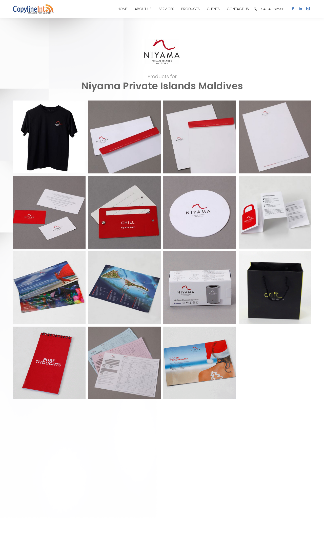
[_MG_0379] (275, 137)
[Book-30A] (199, 363)
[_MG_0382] (124, 137)
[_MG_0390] (49, 212)
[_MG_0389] (199, 212)
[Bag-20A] (275, 287)
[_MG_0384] (124, 363)
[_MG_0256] (49, 137)
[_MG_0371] (275, 212)
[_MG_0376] (124, 287)
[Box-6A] (199, 287)
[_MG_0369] (49, 287)
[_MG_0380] (199, 137)
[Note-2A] (49, 363)
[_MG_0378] (124, 212)
